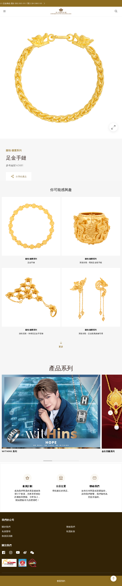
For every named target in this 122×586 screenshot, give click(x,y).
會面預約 (61, 581)
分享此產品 (21, 176)
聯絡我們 (70, 526)
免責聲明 (6, 531)
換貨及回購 (7, 536)
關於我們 (6, 526)
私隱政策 (70, 531)
